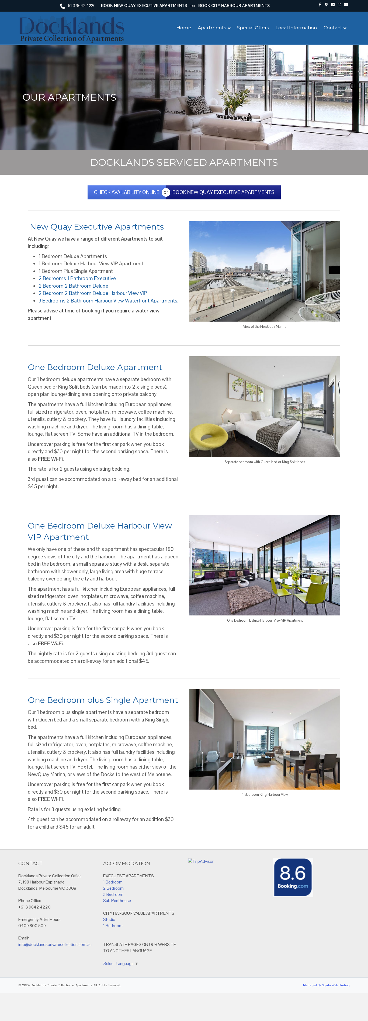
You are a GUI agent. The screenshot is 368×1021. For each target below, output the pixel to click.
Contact (333, 27)
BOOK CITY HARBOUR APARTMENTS (234, 5)
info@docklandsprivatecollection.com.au (55, 944)
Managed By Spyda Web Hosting (326, 985)
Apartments (212, 27)
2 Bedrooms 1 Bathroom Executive (77, 278)
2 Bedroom (113, 888)
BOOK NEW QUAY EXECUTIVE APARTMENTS (144, 5)
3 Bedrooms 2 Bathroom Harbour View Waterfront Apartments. (108, 300)
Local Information (296, 27)
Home (183, 27)
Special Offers (253, 27)
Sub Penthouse (117, 900)
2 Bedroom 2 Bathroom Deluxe (73, 286)
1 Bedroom (113, 882)
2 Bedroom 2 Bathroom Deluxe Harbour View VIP (93, 293)
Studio (109, 919)
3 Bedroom (113, 894)
